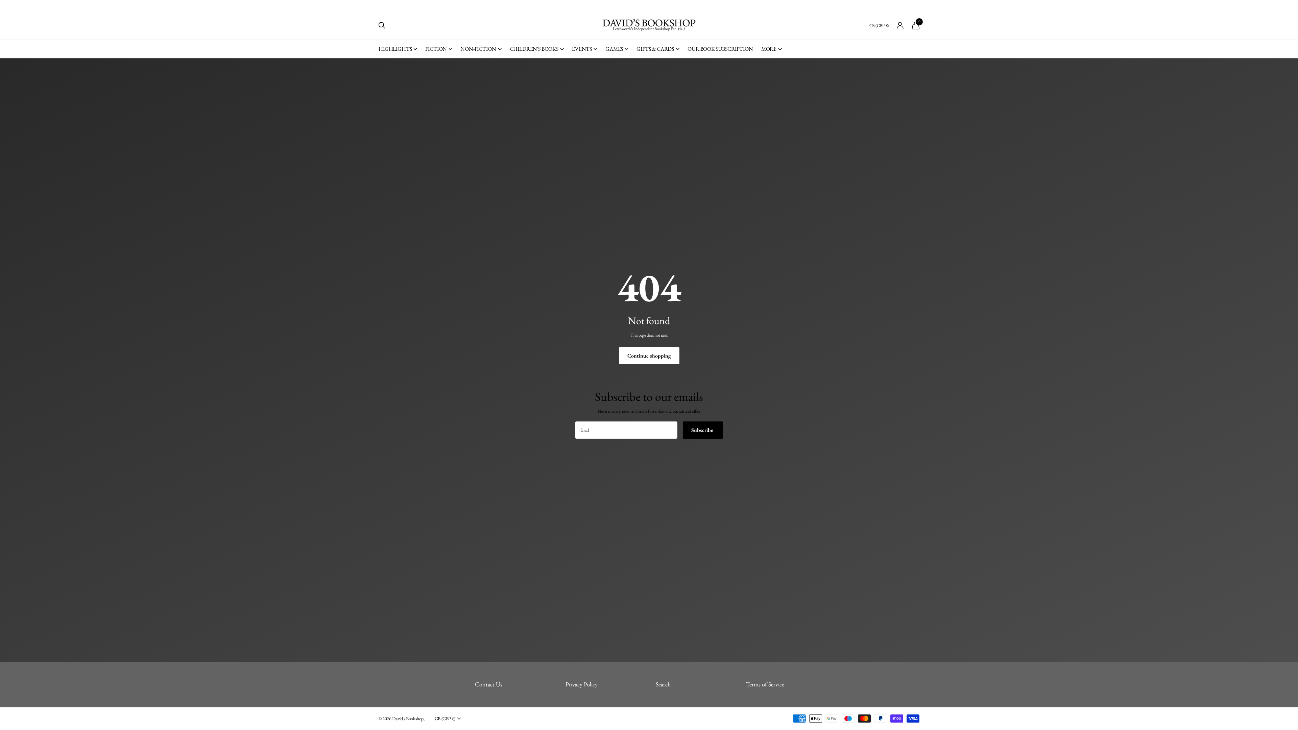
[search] (382, 25)
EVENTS (582, 48)
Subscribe (703, 430)
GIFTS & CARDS (655, 48)
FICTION (436, 48)
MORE (768, 48)
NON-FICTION (478, 48)
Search (663, 684)
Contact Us (488, 684)
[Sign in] (900, 25)
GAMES (614, 48)
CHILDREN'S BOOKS (534, 48)
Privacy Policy (582, 684)
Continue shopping (649, 355)
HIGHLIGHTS (395, 48)
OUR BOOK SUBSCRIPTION (720, 48)
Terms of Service (765, 684)
